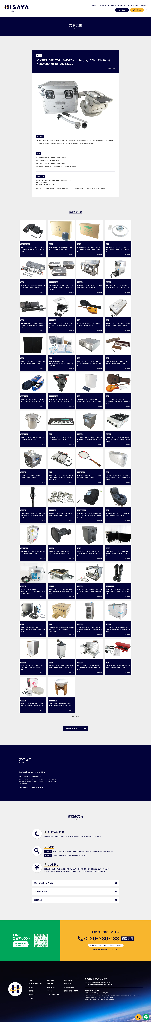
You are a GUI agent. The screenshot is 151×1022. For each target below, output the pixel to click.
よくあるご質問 (133, 6)
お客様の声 (122, 6)
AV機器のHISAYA (69, 987)
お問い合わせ (137, 10)
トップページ (32, 980)
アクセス (122, 10)
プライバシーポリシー (53, 994)
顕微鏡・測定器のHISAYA (71, 991)
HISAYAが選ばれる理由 (35, 984)
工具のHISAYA (68, 984)
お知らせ (144, 6)
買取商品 (95, 6)
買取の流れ (112, 6)
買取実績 (31, 991)
